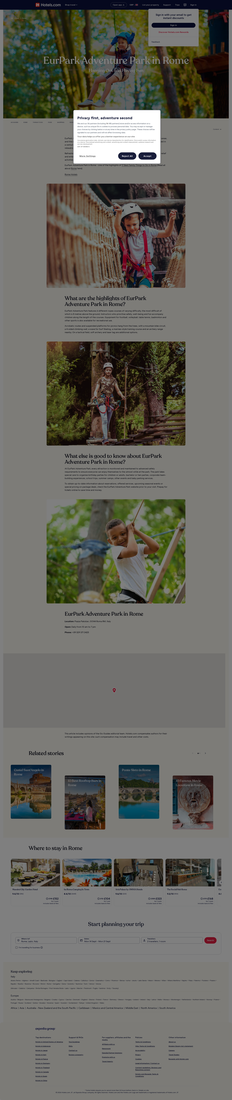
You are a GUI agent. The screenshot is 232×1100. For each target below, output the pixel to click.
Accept (147, 156)
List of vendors (83, 147)
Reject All (127, 156)
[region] (117, 137)
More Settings (87, 156)
